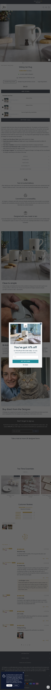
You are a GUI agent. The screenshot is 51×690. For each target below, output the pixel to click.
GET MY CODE (25, 361)
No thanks (25, 364)
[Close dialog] (41, 324)
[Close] (23, 672)
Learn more (19, 682)
